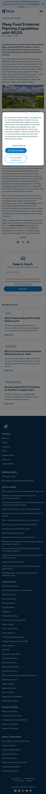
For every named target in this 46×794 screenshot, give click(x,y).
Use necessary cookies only (16, 158)
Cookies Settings (18, 145)
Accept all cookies (16, 150)
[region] (23, 138)
